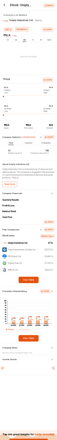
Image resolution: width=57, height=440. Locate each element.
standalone (21, 29)
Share (49, 30)
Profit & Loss (8, 205)
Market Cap (46, 236)
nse (7, 29)
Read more (9, 184)
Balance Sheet (9, 211)
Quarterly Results (10, 200)
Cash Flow (7, 217)
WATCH (50, 6)
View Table (28, 279)
